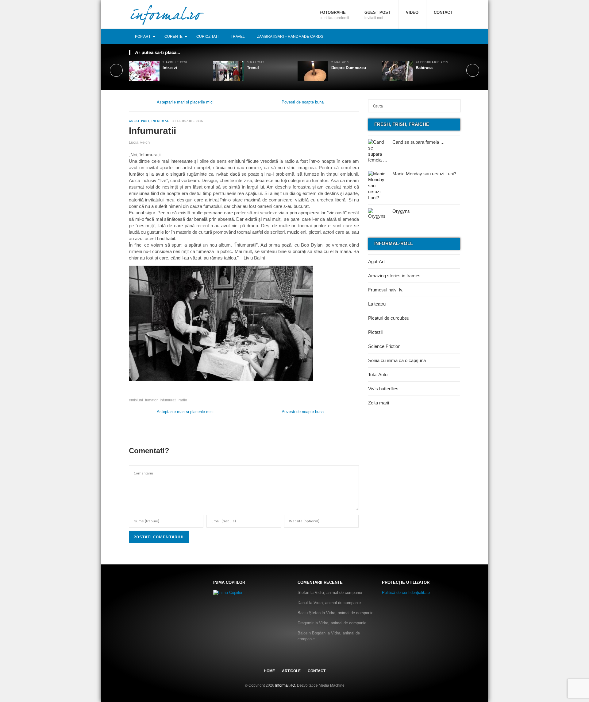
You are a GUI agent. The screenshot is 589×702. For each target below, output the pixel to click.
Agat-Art (376, 261)
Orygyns (401, 211)
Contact (443, 12)
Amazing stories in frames (394, 275)
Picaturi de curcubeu (388, 318)
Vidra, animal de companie (338, 592)
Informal (160, 121)
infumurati (168, 400)
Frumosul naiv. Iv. (385, 289)
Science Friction (384, 346)
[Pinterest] (450, 36)
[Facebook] (436, 36)
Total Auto (377, 374)
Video (412, 12)
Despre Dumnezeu (348, 67)
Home (269, 671)
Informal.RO (285, 685)
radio (183, 400)
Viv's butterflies (383, 388)
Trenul (253, 67)
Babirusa (424, 67)
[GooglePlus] (142, 390)
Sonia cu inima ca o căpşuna (397, 360)
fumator (151, 400)
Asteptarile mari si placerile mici (185, 102)
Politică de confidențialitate (406, 592)
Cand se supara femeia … (418, 142)
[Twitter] (443, 36)
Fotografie (334, 15)
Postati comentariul (159, 536)
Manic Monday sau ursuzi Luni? (424, 173)
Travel (238, 36)
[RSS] (456, 36)
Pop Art (143, 36)
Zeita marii (378, 402)
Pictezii (375, 332)
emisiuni (136, 400)
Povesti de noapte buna (303, 102)
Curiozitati (207, 36)
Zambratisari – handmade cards (290, 36)
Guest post (377, 15)
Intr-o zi (170, 67)
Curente (173, 36)
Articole (291, 671)
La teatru (377, 303)
